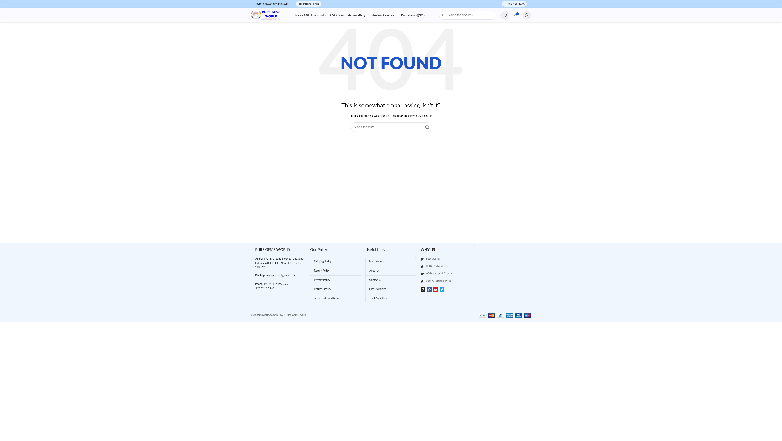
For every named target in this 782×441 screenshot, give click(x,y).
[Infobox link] (269, 4)
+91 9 (267, 284)
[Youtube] (435, 289)
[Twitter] (442, 289)
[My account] (527, 15)
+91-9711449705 (516, 4)
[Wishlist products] (504, 15)
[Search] (427, 127)
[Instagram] (423, 289)
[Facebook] (429, 289)
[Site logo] (266, 15)
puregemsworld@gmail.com (279, 275)
